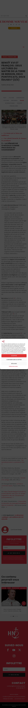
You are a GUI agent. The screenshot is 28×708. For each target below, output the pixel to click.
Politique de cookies (13, 366)
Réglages (14, 363)
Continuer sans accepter (14, 359)
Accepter (14, 355)
